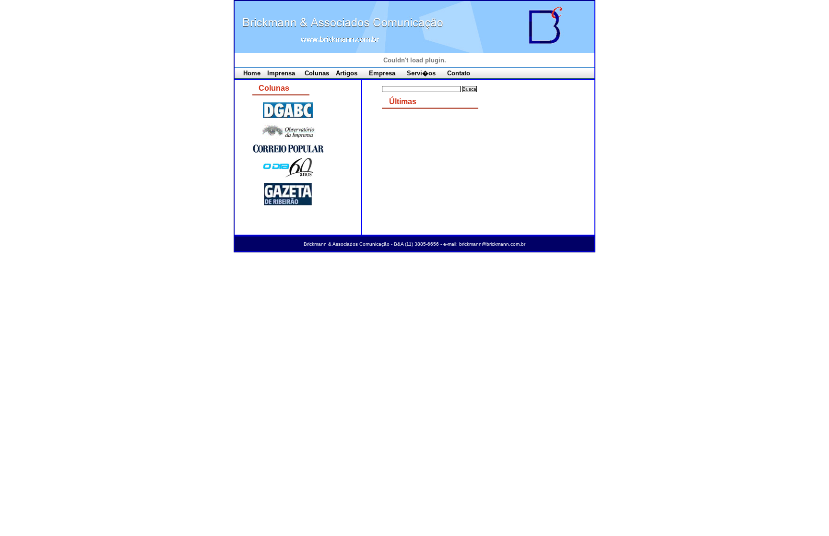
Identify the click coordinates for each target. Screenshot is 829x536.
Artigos (346, 73)
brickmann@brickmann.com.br (492, 244)
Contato (458, 73)
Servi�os (421, 73)
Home (252, 73)
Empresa (382, 73)
